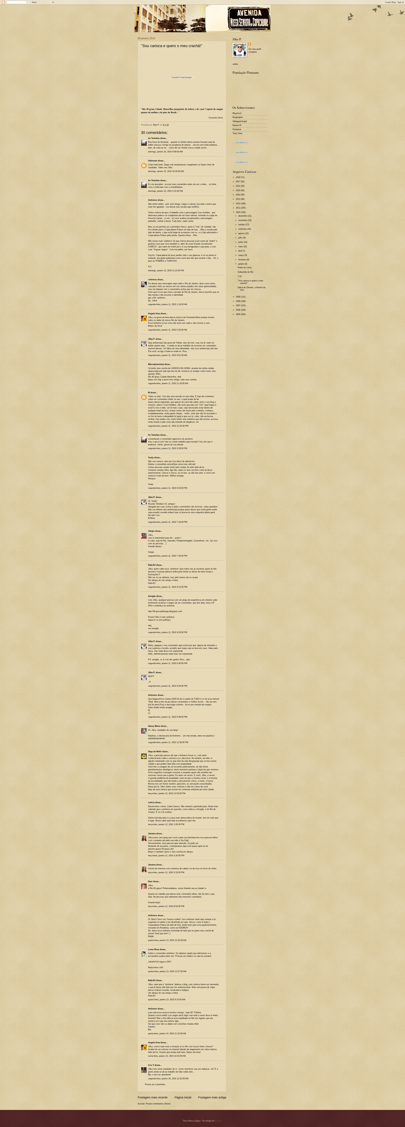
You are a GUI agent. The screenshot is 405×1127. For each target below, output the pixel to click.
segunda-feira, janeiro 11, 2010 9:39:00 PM (167, 663)
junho (241, 242)
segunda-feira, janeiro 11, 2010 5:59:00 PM (167, 448)
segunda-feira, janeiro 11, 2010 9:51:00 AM (167, 355)
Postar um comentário (155, 1084)
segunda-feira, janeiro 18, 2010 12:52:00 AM (168, 1078)
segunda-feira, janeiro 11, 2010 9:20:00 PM (167, 632)
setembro (242, 229)
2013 (238, 199)
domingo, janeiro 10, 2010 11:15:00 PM (166, 270)
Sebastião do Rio (245, 272)
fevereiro (242, 259)
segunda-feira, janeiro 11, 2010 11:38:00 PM (168, 742)
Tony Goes (238, 133)
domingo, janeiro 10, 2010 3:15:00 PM (165, 191)
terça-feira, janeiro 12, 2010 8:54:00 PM (166, 906)
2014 (238, 194)
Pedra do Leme (245, 267)
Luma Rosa (153, 949)
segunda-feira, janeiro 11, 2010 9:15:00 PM (167, 587)
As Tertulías (154, 138)
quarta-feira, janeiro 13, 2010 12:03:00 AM (167, 940)
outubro (242, 224)
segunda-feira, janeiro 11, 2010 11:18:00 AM (168, 383)
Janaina (152, 833)
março (241, 255)
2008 (238, 301)
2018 (238, 177)
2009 (238, 297)
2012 (238, 203)
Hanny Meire (154, 726)
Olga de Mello (155, 751)
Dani (150, 881)
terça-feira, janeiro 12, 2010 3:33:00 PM (166, 872)
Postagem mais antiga (212, 1097)
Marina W (237, 125)
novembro (243, 220)
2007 (238, 305)
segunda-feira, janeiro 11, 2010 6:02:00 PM (167, 488)
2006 (238, 310)
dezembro (243, 216)
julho (240, 237)
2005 (238, 314)
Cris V (151, 1065)
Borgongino (238, 117)
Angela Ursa (154, 313)
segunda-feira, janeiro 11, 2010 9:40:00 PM (167, 686)
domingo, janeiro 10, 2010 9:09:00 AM (165, 151)
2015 (238, 190)
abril (240, 251)
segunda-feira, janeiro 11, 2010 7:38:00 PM (167, 556)
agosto (241, 233)
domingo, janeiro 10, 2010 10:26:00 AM (166, 171)
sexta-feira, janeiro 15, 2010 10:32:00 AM (167, 1056)
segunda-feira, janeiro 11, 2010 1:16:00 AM (167, 304)
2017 (238, 181)
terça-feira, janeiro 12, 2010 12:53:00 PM (166, 793)
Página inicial (182, 1097)
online (235, 64)
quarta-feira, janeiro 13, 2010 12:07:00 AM (167, 971)
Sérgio (151, 531)
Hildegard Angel (240, 121)
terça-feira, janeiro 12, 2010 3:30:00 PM (166, 855)
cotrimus (152, 279)
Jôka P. (151, 339)
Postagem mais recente (153, 1097)
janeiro (241, 264)
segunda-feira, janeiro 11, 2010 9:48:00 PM (167, 717)
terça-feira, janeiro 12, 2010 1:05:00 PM (166, 824)
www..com (242, 143)
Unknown (152, 160)
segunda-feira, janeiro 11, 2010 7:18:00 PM (167, 522)
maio (240, 246)
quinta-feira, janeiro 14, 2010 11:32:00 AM (167, 1033)
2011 (238, 208)
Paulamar (237, 129)
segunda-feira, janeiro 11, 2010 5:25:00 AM (167, 330)
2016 (238, 186)
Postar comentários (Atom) (158, 1103)
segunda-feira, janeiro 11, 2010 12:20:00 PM (168, 426)
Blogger (218, 1121)
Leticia (151, 802)
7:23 (240, 276)
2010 (238, 212)
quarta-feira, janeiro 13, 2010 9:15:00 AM (166, 999)
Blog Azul (237, 113)
